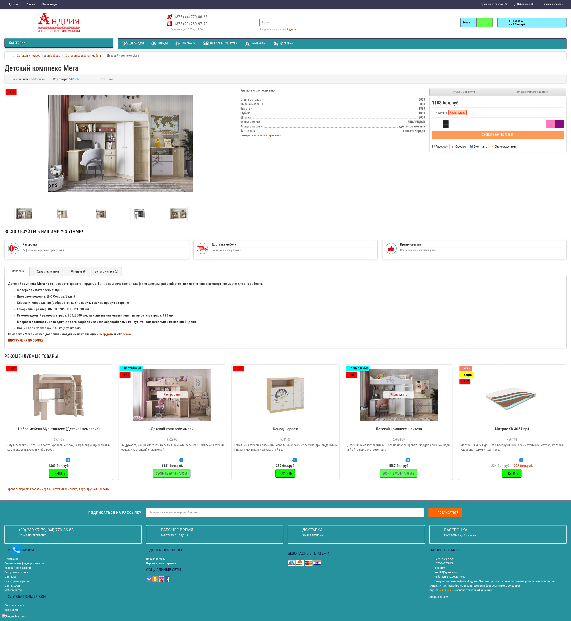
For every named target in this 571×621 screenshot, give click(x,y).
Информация (49, 4)
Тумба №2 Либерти (464, 92)
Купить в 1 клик (61, 422)
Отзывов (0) (79, 271)
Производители (156, 559)
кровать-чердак (41, 489)
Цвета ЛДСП (136, 43)
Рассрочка (189, 43)
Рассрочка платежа (16, 572)
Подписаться (447, 512)
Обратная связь (14, 605)
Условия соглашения (17, 567)
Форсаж (124, 334)
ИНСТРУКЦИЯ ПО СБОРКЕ (25, 340)
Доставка (14, 4)
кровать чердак (18, 489)
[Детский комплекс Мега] (120, 143)
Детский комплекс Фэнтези (532, 92)
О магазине (11, 559)
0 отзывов (107, 79)
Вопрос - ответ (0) (106, 271)
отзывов (471, 590)
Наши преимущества (223, 43)
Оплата (30, 4)
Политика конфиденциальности (24, 563)
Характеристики (48, 271)
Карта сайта (11, 609)
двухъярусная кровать (94, 489)
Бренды (163, 43)
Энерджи (105, 334)
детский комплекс (65, 489)
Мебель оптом (13, 590)
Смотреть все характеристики (260, 135)
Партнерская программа (161, 563)
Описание (18, 271)
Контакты (258, 43)
